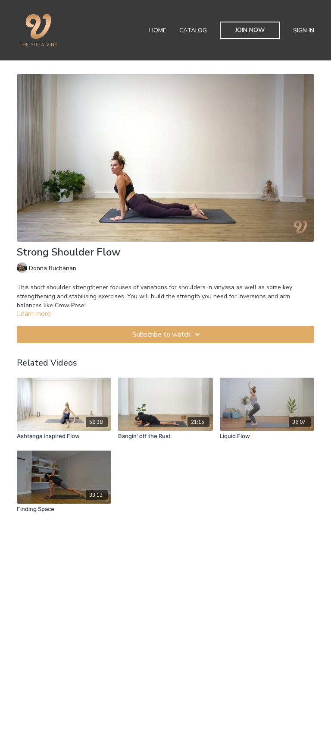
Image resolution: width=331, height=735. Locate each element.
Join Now (250, 30)
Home (157, 30)
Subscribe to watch (161, 334)
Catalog (193, 30)
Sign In (303, 30)
